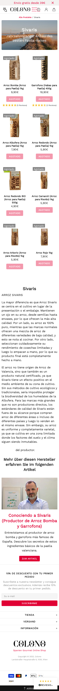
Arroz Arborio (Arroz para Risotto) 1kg (14, 254)
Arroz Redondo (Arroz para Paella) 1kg (44, 144)
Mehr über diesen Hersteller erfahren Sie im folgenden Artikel (29, 464)
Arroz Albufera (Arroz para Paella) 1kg (15, 144)
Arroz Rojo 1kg (44, 252)
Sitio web (8, 450)
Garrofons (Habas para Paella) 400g (44, 87)
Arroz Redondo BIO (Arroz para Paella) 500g (15, 199)
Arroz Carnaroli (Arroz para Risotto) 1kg (44, 198)
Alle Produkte (25, 17)
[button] (15, 105)
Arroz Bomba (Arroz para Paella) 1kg (14, 87)
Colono (12, 9)
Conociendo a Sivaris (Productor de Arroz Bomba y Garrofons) (29, 520)
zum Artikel (29, 558)
